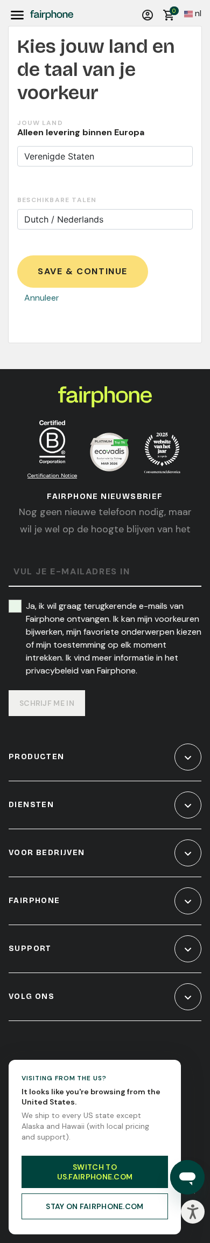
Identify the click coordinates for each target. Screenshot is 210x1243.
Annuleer (41, 297)
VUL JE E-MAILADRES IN (71, 572)
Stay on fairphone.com (94, 1206)
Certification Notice (52, 475)
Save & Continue (83, 271)
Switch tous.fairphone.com (95, 1172)
